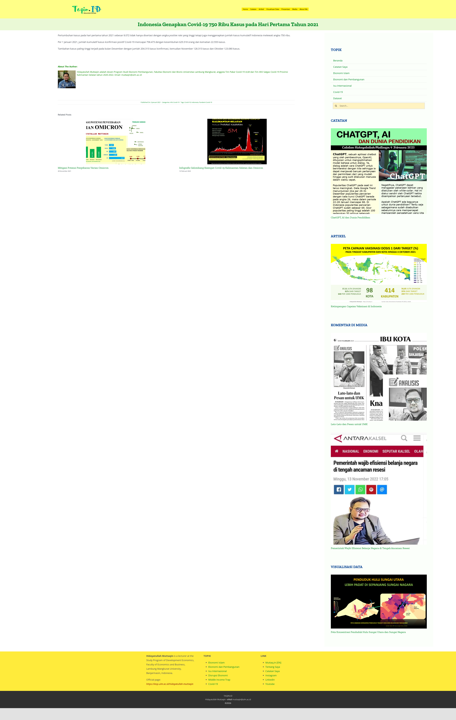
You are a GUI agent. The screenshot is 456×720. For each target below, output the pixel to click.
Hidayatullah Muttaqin (215, 699)
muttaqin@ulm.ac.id (242, 699)
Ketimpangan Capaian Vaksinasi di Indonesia (356, 306)
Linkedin (270, 679)
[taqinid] (86, 3)
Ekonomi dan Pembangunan (223, 666)
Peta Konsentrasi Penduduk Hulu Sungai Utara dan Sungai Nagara (368, 632)
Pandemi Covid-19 (205, 102)
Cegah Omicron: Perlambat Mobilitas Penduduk (237, 141)
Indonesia (194, 102)
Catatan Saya (272, 671)
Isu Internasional (217, 671)
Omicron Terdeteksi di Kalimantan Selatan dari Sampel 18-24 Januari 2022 (115, 141)
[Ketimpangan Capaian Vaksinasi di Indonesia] (379, 273)
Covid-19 (188, 102)
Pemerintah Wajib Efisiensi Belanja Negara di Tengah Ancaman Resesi (370, 548)
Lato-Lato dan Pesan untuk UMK (349, 424)
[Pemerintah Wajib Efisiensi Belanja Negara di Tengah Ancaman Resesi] (379, 488)
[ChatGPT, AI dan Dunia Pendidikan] (379, 171)
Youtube (270, 684)
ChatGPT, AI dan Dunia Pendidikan (350, 217)
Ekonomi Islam (216, 662)
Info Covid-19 (174, 102)
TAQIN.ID (228, 695)
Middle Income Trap (219, 679)
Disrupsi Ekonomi (218, 675)
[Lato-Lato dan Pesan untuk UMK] (379, 377)
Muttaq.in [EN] (273, 662)
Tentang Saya (272, 666)
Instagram (271, 675)
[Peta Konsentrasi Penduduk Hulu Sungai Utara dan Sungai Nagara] (379, 602)
